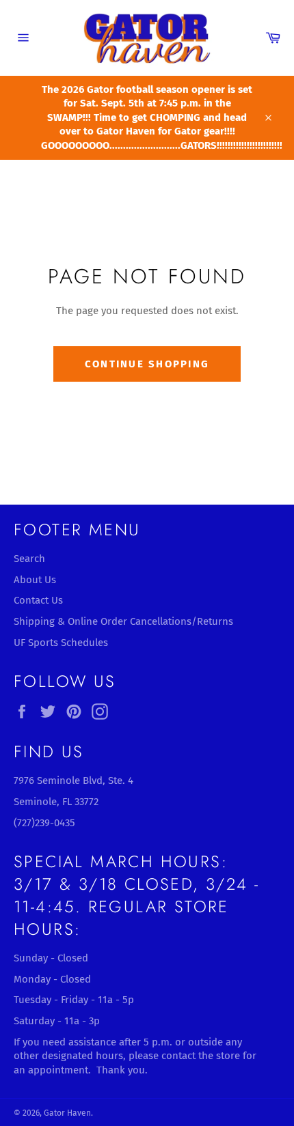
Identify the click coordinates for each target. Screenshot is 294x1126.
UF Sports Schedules (61, 642)
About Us (35, 580)
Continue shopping (147, 364)
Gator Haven (67, 1113)
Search (29, 558)
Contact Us (38, 600)
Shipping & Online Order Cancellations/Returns (123, 621)
